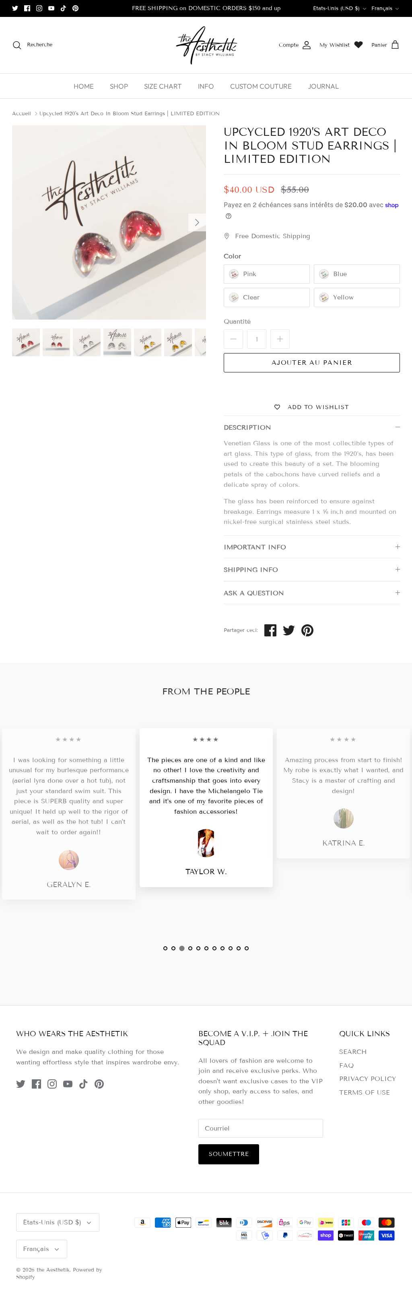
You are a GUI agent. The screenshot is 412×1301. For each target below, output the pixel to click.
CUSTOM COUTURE (261, 86)
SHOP (119, 86)
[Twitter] (15, 8)
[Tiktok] (63, 8)
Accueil (21, 113)
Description (247, 427)
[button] (165, 948)
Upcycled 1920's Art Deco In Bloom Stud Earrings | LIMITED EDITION (129, 113)
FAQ (346, 1065)
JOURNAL (323, 86)
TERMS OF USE (364, 1092)
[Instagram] (39, 8)
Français (381, 8)
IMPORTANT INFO (255, 547)
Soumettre (229, 1154)
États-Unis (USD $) (336, 8)
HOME (84, 86)
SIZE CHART (163, 86)
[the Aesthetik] (206, 45)
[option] (109, 222)
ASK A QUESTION (254, 593)
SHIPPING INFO (251, 570)
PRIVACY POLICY (367, 1079)
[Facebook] (27, 8)
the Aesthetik (53, 1270)
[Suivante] (197, 222)
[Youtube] (51, 8)
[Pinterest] (75, 8)
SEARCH (353, 1052)
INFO (206, 86)
